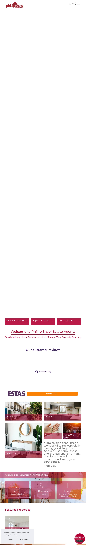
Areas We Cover (69, 436)
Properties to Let (40, 320)
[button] (43, 490)
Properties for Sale (15, 320)
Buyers (48, 416)
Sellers (9, 416)
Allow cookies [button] (24, 539)
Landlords (11, 453)
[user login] (74, 4)
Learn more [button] (17, 535)
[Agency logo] (14, 5)
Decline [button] (10, 539)
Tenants (49, 435)
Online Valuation (66, 320)
